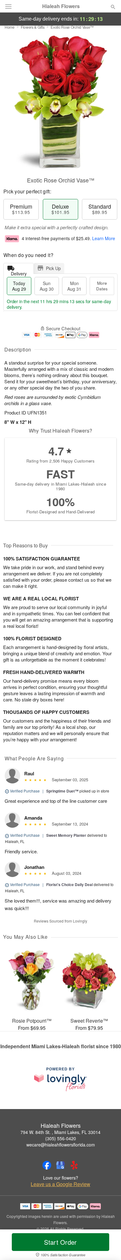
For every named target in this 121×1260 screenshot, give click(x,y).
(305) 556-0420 (60, 1138)
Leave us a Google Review (60, 1184)
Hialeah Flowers (61, 6)
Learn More (103, 238)
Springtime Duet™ (62, 791)
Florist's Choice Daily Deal (69, 884)
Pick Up (53, 268)
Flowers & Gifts (33, 27)
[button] (108, 1246)
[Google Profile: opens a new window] (60, 1165)
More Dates (102, 286)
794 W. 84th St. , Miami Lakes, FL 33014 (60, 1132)
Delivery (19, 272)
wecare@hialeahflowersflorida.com (60, 1144)
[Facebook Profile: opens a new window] (47, 1165)
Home (10, 27)
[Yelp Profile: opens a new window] (74, 1165)
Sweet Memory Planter (66, 835)
